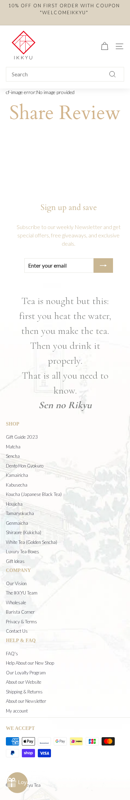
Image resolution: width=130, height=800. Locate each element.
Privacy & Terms (21, 621)
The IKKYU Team (21, 593)
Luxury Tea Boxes (22, 551)
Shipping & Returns (24, 691)
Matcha (13, 446)
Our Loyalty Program (26, 672)
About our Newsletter (26, 701)
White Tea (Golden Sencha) (31, 542)
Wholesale (16, 602)
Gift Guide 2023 (22, 437)
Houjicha (14, 504)
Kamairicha (17, 475)
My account (17, 711)
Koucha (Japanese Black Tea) (34, 494)
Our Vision (16, 583)
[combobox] (65, 74)
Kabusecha (16, 485)
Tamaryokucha (20, 513)
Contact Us (17, 631)
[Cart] (104, 46)
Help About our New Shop (30, 663)
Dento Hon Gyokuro (24, 466)
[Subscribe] (103, 265)
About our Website (23, 682)
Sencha (13, 456)
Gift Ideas (15, 561)
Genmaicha (17, 523)
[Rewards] (17, 782)
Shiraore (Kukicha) (23, 532)
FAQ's (12, 653)
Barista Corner (20, 612)
